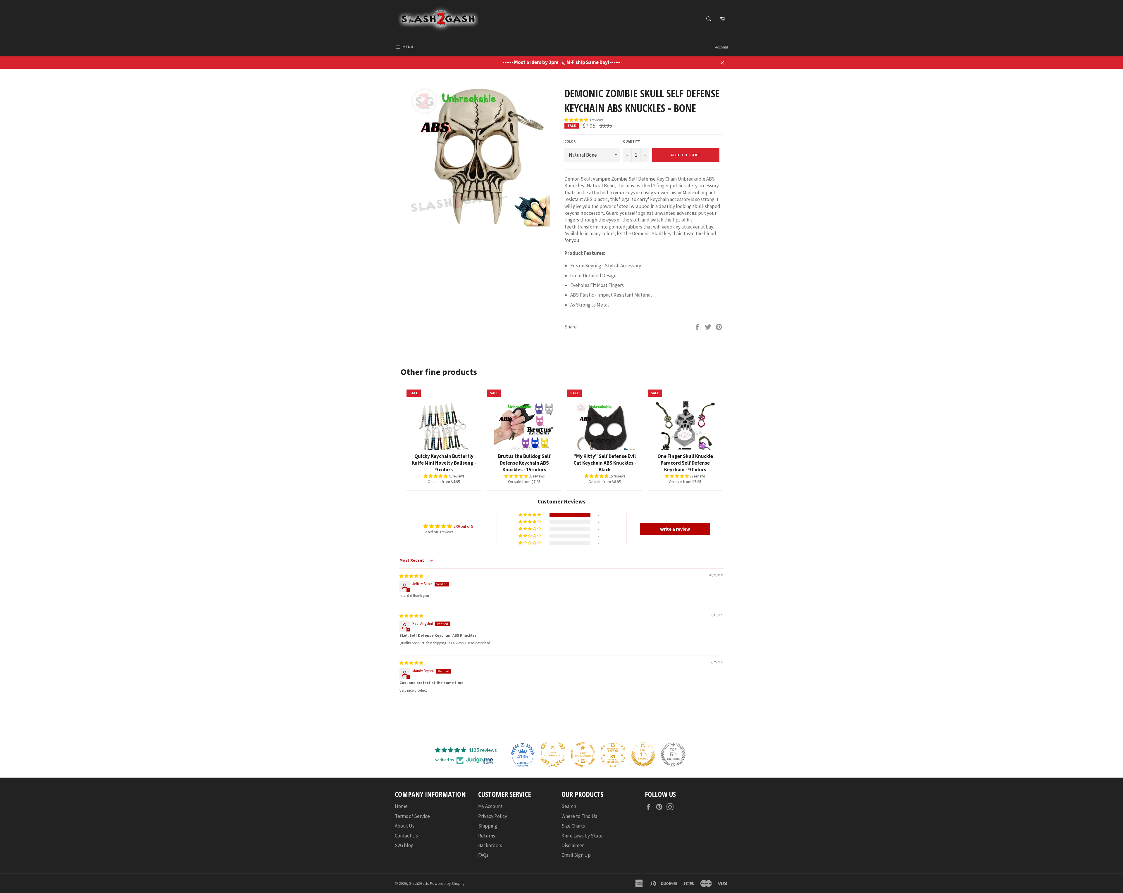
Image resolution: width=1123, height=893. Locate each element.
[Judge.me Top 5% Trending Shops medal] (673, 754)
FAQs (483, 855)
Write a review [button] (675, 529)
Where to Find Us (579, 816)
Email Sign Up (576, 855)
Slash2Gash (418, 883)
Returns (486, 836)
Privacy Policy (492, 816)
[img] (411, 576)
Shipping (487, 826)
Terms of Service (412, 816)
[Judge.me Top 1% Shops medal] (643, 754)
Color (570, 141)
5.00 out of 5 (463, 526)
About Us (404, 826)
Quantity (631, 141)
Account (721, 47)
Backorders (490, 845)
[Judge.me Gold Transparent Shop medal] (583, 754)
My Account (490, 806)
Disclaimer (573, 845)
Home (401, 806)
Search (569, 806)
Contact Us (406, 836)
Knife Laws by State (582, 836)
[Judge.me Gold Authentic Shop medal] (552, 754)
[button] (576, 119)
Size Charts (573, 826)
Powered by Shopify (447, 883)
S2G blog (404, 845)
